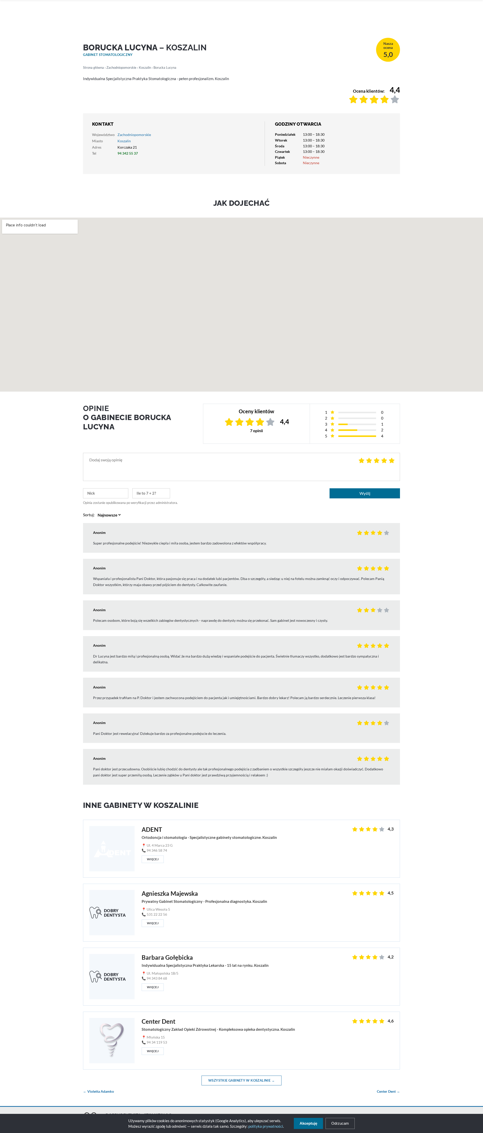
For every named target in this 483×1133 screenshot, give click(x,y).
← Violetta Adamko (98, 1091)
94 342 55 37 (127, 153)
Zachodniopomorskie (121, 67)
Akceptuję (308, 1123)
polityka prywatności (265, 1126)
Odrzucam (340, 1123)
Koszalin (145, 67)
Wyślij (364, 493)
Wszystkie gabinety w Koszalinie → (241, 1080)
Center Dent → (388, 1091)
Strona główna (93, 67)
